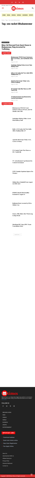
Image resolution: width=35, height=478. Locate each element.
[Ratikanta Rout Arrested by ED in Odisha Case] (6, 206)
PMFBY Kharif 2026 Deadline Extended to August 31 (20, 193)
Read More (4, 399)
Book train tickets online (10, 440)
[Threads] (23, 2)
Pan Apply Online (8, 446)
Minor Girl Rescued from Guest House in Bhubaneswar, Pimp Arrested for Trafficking (16, 47)
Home (3, 20)
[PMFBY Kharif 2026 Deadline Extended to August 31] (6, 196)
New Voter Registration (10, 443)
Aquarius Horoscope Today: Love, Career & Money (20, 81)
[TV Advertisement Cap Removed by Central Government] (6, 99)
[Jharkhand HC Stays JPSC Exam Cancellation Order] (6, 228)
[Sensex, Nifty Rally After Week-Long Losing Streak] (6, 217)
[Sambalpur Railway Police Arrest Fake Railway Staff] (6, 67)
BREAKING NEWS (5, 42)
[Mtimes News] (17, 8)
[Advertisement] (17, 308)
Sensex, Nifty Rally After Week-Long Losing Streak (22, 214)
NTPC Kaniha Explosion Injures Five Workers (22, 172)
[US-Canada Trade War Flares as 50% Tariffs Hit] (6, 91)
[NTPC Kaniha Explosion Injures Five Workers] (6, 175)
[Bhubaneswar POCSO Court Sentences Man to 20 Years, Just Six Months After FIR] (6, 59)
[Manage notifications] (31, 474)
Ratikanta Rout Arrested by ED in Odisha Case (22, 204)
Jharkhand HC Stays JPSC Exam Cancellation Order (21, 225)
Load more (16, 234)
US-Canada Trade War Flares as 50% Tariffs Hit (21, 89)
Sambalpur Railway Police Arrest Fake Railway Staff (21, 65)
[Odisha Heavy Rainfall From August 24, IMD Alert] (6, 185)
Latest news (7, 104)
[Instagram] (15, 2)
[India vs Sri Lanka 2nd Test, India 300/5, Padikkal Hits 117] (6, 75)
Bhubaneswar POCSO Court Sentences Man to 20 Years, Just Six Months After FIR (22, 58)
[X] (19, 2)
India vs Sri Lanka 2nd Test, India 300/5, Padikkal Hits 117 (22, 73)
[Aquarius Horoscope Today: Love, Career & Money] (6, 83)
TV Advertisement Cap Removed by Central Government (21, 97)
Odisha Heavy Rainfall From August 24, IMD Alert (22, 183)
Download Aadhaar (9, 437)
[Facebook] (12, 2)
